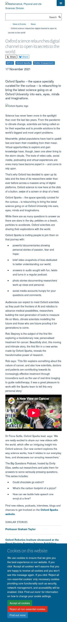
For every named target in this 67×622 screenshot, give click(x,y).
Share (12, 56)
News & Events (19, 24)
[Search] (59, 17)
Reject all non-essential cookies (27, 609)
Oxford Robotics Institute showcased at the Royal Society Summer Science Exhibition (32, 541)
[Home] (8, 24)
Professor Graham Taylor (20, 529)
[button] (61, 3)
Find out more (18, 615)
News (33, 24)
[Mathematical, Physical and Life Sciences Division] (28, 4)
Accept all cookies (20, 603)
